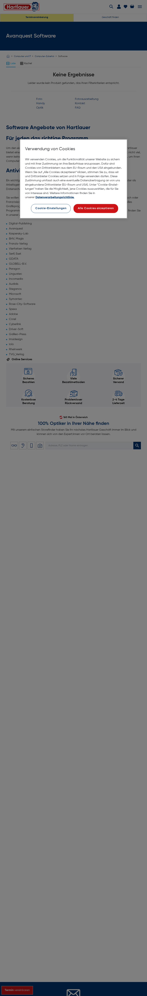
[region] (73, 178)
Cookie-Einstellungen (51, 208)
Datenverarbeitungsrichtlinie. (54, 197)
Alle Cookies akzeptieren (96, 208)
